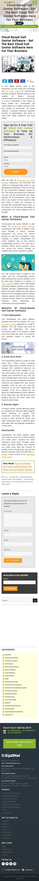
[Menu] (35, 3)
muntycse (29, 870)
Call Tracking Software (12, 667)
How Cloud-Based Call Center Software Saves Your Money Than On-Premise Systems (18, 466)
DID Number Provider (11, 682)
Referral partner (8, 852)
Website (7, 550)
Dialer (7, 679)
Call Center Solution (26, 477)
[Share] (10, 81)
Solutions (6, 827)
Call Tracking (9, 664)
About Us (5, 821)
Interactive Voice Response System (16, 688)
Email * (6, 579)
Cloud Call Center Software (11, 807)
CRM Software (9, 676)
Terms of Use (7, 832)
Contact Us (6, 824)
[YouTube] (10, 863)
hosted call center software (23, 226)
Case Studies (7, 849)
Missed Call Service (11, 694)
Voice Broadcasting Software (14, 712)
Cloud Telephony (17, 479)
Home (19, 23)
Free (33, 371)
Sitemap (5, 855)
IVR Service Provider (11, 691)
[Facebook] (3, 863)
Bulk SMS (8, 655)
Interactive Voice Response (13, 685)
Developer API (7, 813)
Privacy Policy (7, 835)
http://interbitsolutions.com (11, 763)
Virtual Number (9, 709)
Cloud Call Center (7, 479)
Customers (6, 838)
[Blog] (14, 863)
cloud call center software (19, 482)
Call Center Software (11, 658)
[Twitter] (7, 863)
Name (7, 530)
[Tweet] (4, 81)
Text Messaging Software (13, 706)
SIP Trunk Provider (10, 700)
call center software (13, 91)
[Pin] (16, 81)
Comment (8, 511)
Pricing (5, 829)
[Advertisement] (19, 625)
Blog (4, 846)
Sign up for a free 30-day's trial (19, 744)
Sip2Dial (7, 703)
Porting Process (10, 697)
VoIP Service (9, 715)
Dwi (6, 477)
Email (6, 540)
